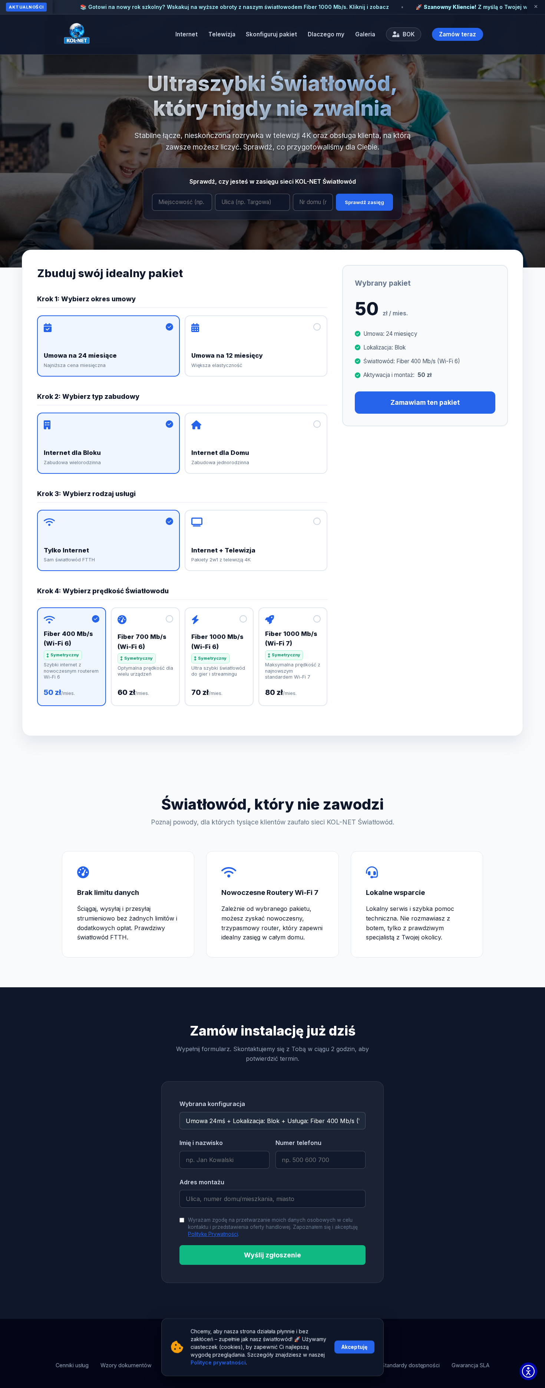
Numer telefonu (298, 1142)
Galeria (365, 34)
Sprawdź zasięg (364, 202)
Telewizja (221, 34)
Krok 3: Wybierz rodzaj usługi (86, 494)
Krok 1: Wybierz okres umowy (86, 299)
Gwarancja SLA (470, 1365)
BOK (408, 34)
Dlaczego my (326, 34)
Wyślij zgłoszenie (272, 1255)
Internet (186, 34)
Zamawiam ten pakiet (425, 402)
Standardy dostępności (411, 1365)
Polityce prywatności (218, 1363)
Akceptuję (354, 1347)
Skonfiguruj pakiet (271, 34)
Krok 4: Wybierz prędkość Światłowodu (103, 591)
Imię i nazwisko (201, 1142)
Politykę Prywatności (213, 1234)
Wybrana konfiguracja (212, 1104)
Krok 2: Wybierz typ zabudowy (88, 396)
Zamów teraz (457, 34)
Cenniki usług (72, 1365)
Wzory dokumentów (126, 1365)
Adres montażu (201, 1182)
